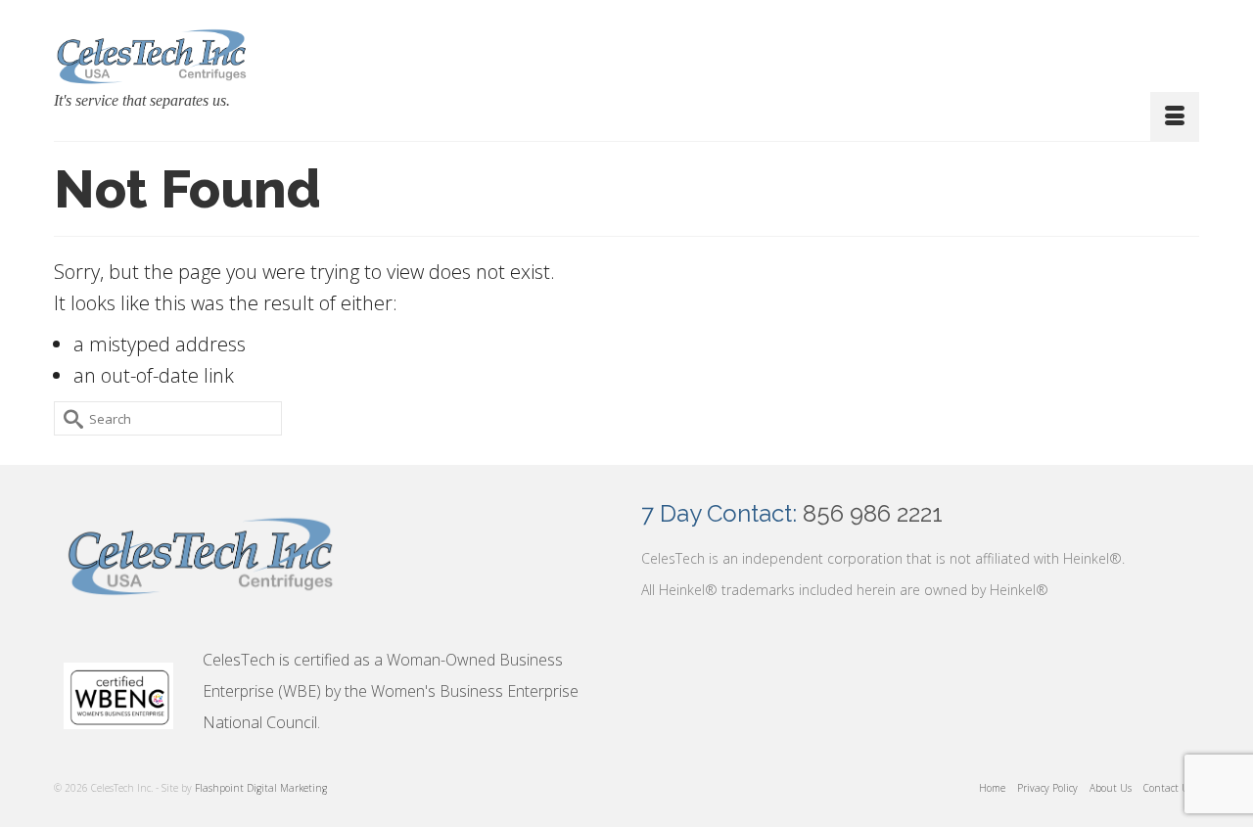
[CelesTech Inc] (152, 55)
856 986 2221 (873, 513)
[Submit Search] (68, 418)
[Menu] (1174, 116)
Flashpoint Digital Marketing (261, 788)
